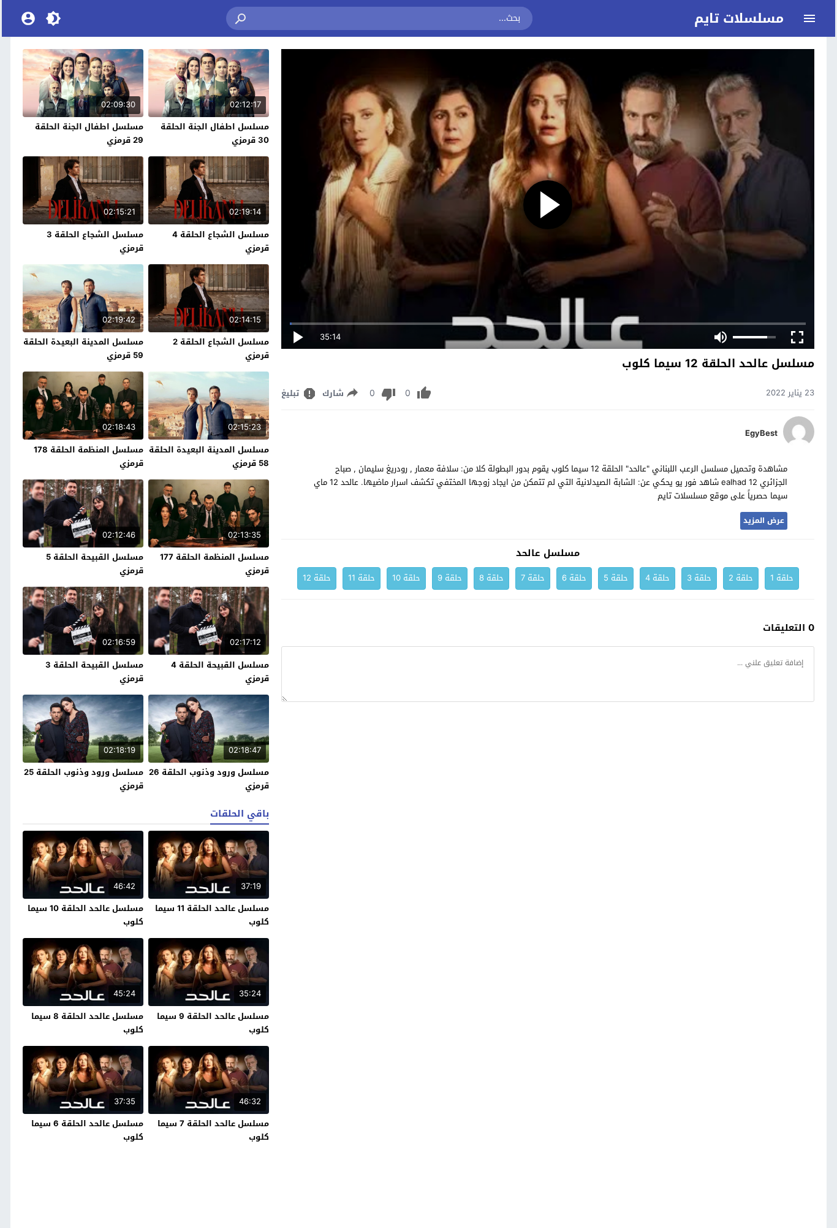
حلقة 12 (317, 577)
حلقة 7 (533, 577)
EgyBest (761, 433)
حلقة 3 (699, 577)
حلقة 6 (574, 577)
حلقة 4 (657, 577)
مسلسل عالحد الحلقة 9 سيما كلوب (213, 1023)
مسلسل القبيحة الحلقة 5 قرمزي (94, 563)
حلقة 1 (781, 577)
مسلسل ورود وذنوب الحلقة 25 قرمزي (83, 779)
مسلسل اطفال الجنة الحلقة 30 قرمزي (215, 133)
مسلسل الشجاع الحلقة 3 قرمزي (95, 241)
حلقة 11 (361, 577)
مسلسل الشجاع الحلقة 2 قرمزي (221, 348)
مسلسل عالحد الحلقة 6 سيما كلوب (87, 1130)
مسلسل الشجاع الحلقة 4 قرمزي (220, 241)
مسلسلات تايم (739, 18)
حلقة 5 (616, 577)
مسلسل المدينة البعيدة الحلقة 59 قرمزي (83, 348)
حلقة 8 (491, 577)
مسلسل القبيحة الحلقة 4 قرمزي (220, 671)
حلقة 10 (406, 577)
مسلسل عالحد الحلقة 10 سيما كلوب (85, 915)
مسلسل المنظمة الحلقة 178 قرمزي (88, 456)
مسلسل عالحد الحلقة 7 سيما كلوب (213, 1130)
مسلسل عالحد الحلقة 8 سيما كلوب (87, 1023)
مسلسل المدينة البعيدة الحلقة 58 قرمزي (209, 456)
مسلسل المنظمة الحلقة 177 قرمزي (214, 563)
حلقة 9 (449, 577)
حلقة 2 (741, 577)
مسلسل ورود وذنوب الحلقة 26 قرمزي (209, 779)
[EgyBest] (798, 444)
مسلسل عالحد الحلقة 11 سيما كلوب (212, 915)
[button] (241, 18)
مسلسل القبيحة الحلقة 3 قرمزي (94, 671)
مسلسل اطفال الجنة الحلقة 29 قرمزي (89, 133)
